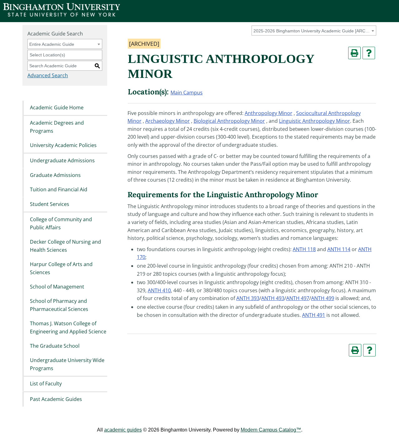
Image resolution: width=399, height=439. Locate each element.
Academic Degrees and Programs (57, 126)
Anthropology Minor (268, 113)
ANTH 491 (313, 315)
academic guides (123, 429)
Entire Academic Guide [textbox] (51, 44)
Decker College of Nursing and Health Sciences (65, 245)
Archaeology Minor (167, 120)
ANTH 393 (247, 298)
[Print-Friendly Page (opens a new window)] (354, 53)
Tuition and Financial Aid (58, 189)
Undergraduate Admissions (62, 160)
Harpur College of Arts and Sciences (61, 268)
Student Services (49, 204)
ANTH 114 (338, 249)
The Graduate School (54, 345)
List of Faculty (46, 383)
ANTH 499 (322, 298)
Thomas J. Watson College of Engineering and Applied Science (68, 327)
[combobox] (314, 31)
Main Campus (187, 92)
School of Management (57, 286)
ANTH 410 (159, 290)
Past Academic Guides (56, 399)
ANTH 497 (297, 298)
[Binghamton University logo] (61, 14)
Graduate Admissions (55, 175)
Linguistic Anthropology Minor (314, 120)
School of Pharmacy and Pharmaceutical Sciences (59, 305)
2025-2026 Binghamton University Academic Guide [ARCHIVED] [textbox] (312, 30)
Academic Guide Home (57, 107)
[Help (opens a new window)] (369, 53)
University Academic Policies (63, 145)
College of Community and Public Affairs (61, 223)
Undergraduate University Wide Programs (67, 364)
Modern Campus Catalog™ (271, 429)
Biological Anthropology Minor (229, 120)
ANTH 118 (304, 249)
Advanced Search (47, 75)
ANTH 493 (272, 298)
